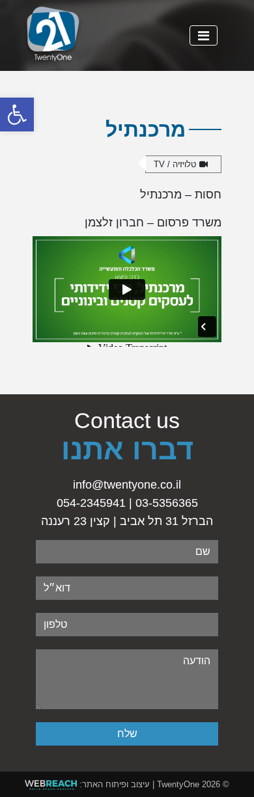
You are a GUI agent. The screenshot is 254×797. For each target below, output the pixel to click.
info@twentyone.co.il (127, 485)
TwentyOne (178, 784)
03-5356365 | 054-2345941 (127, 503)
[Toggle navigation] (204, 35)
